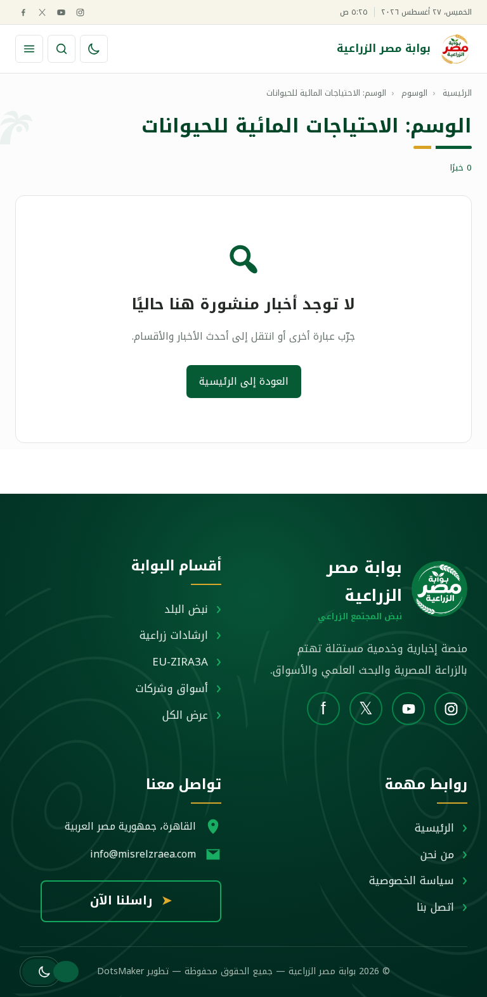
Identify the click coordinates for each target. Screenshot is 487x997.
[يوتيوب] (61, 12)
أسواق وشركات (172, 688)
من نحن (437, 854)
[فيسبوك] (23, 12)
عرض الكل (185, 715)
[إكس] (42, 12)
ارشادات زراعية (174, 635)
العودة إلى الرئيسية (244, 381)
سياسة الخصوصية (411, 880)
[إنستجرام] (80, 12)
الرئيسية (434, 828)
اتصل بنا (435, 907)
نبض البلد (186, 609)
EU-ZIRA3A (180, 662)
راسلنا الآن (131, 900)
